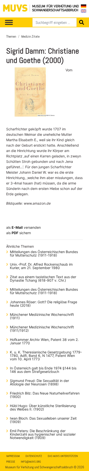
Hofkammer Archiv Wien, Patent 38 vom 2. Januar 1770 (44, 341)
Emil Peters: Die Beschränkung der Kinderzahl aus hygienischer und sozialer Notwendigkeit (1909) (43, 434)
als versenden (23, 227)
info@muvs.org (31, 462)
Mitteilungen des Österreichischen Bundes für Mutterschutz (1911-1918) (44, 253)
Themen (11, 36)
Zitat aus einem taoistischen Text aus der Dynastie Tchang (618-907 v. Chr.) (43, 278)
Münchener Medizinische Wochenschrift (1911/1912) (42, 329)
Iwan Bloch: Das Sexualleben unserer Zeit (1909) (43, 420)
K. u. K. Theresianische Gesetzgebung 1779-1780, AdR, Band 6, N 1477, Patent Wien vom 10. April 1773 (46, 355)
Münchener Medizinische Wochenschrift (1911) (42, 316)
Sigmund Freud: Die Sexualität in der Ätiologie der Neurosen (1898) (39, 382)
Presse (10, 462)
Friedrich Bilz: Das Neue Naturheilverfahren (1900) (45, 395)
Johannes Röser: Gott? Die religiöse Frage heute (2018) (43, 303)
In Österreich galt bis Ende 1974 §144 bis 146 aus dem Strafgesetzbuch (43, 370)
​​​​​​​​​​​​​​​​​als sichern (18, 233)
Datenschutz (33, 456)
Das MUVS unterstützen (63, 456)
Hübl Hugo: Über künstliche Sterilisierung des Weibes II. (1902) (43, 407)
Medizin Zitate (30, 36)
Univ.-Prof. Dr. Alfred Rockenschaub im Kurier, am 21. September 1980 (41, 266)
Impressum (13, 456)
